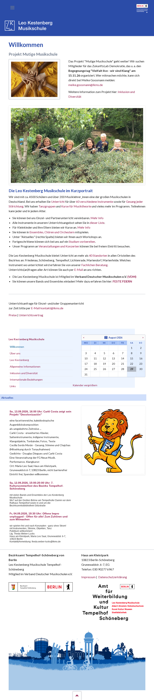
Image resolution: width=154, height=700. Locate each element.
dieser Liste (97, 222)
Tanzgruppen (47, 206)
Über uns (15, 353)
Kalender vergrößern (85, 385)
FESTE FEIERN (122, 281)
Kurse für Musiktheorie (76, 206)
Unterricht (58, 201)
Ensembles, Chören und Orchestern (51, 232)
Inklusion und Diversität (24, 373)
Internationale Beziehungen (26, 379)
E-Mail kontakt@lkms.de (46, 308)
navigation (12, 7)
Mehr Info (97, 218)
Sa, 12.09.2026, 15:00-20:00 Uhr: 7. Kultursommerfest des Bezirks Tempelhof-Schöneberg (36, 485)
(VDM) (131, 276)
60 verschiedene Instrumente (94, 201)
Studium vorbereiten (82, 241)
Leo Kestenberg (19, 360)
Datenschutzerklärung (112, 577)
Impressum (88, 577)
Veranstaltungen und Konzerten (59, 246)
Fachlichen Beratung (94, 265)
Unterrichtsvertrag (31, 315)
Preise (13, 315)
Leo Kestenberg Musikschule (26, 339)
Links (13, 386)
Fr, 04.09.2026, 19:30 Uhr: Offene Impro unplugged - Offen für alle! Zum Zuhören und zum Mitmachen (39, 516)
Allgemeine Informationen (25, 366)
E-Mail (78, 269)
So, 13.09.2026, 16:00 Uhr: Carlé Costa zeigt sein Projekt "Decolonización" (40, 413)
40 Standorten (98, 255)
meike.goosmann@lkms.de (85, 85)
